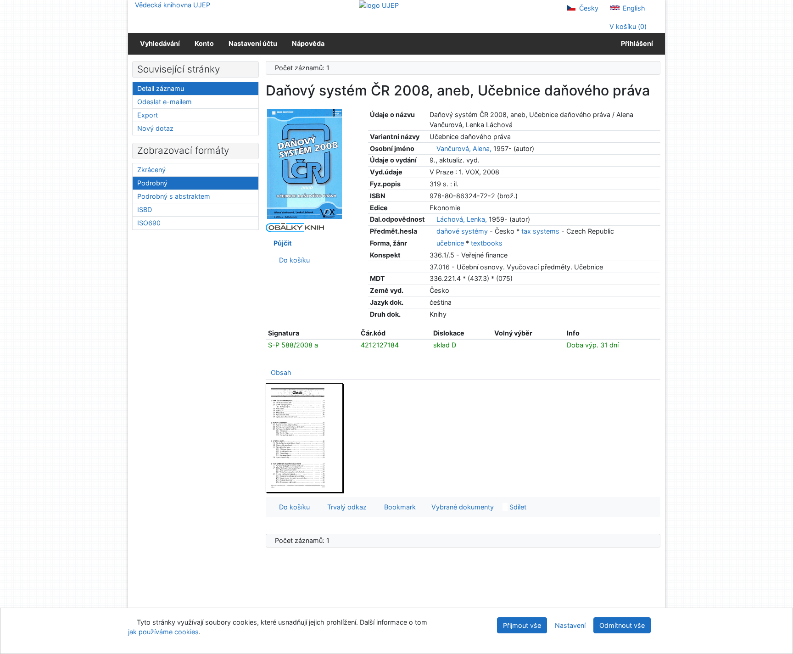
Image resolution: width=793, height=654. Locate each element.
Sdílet (517, 507)
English (633, 8)
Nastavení (570, 625)
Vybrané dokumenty (462, 507)
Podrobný (152, 183)
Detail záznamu (160, 88)
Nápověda (308, 43)
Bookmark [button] (398, 507)
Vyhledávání (160, 43)
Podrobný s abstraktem (173, 196)
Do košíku (292, 260)
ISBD (144, 209)
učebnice (451, 243)
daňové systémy (463, 231)
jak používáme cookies (163, 632)
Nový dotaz (155, 128)
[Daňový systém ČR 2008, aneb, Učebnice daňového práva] (305, 164)
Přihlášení (635, 43)
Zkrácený (151, 169)
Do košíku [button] (292, 507)
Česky (587, 8)
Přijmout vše (522, 625)
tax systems (541, 231)
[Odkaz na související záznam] (432, 148)
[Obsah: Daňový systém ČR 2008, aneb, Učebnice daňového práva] (305, 438)
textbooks (487, 243)
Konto (204, 43)
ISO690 (149, 223)
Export (147, 115)
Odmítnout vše (622, 625)
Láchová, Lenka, (461, 219)
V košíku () (627, 26)
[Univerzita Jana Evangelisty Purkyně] (379, 5)
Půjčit (281, 243)
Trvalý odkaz (345, 507)
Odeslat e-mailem (164, 102)
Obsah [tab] (281, 372)
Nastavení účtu (253, 43)
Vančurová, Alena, (463, 148)
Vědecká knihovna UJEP (172, 5)
